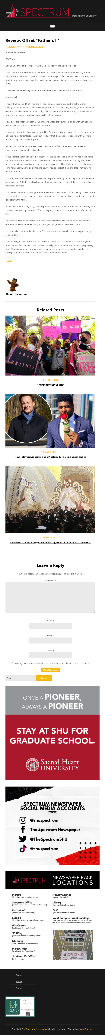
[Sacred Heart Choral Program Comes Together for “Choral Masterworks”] (50, 531)
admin (11, 46)
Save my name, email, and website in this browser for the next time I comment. (52, 663)
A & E (9, 260)
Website (50, 650)
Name (50, 620)
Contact (20, 988)
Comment (50, 580)
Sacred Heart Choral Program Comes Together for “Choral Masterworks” (50, 542)
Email (50, 635)
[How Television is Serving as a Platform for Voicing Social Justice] (50, 445)
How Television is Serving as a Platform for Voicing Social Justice (50, 456)
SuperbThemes (85, 1029)
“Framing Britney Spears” (50, 384)
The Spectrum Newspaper (34, 1029)
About (19, 975)
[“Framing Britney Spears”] (50, 373)
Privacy (19, 981)
